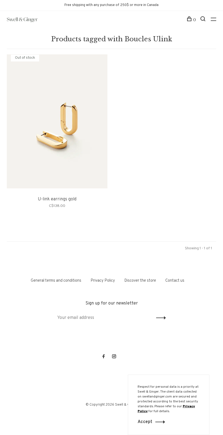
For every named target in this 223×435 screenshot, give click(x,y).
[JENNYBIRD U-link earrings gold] (57, 122)
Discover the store (140, 280)
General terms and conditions (56, 280)
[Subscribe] (159, 318)
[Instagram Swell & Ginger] (114, 357)
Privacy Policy (103, 280)
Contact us (174, 280)
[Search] (203, 19)
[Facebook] (104, 357)
